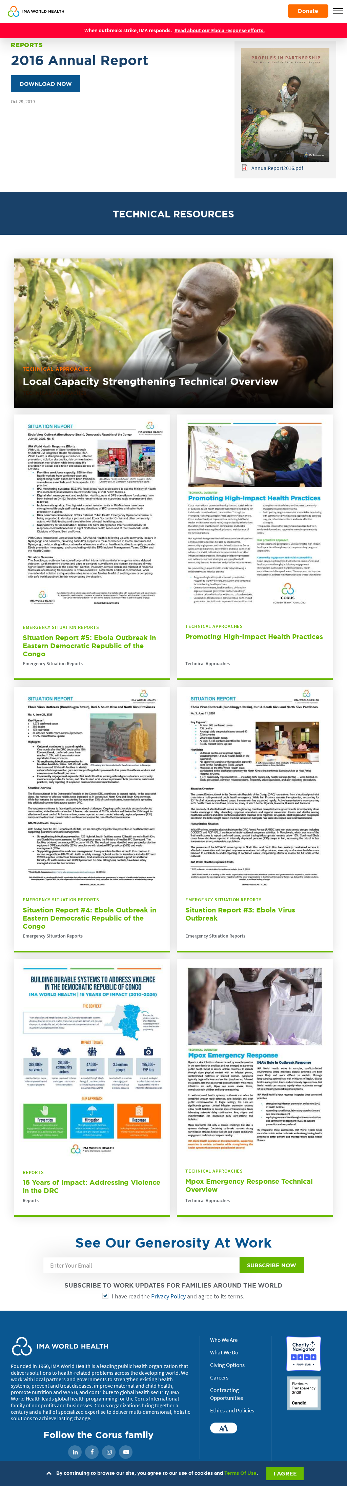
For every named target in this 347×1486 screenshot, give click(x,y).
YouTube (125, 1452)
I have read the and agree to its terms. (178, 1296)
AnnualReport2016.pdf (277, 168)
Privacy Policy (168, 1296)
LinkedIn (74, 1452)
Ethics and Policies (232, 1410)
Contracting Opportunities (226, 1394)
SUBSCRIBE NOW (271, 1265)
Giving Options (227, 1365)
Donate (308, 11)
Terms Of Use (240, 1473)
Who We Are (224, 1340)
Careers (219, 1377)
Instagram (108, 1452)
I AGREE (285, 1473)
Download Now (46, 84)
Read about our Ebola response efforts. (220, 30)
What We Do (224, 1352)
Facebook (91, 1452)
